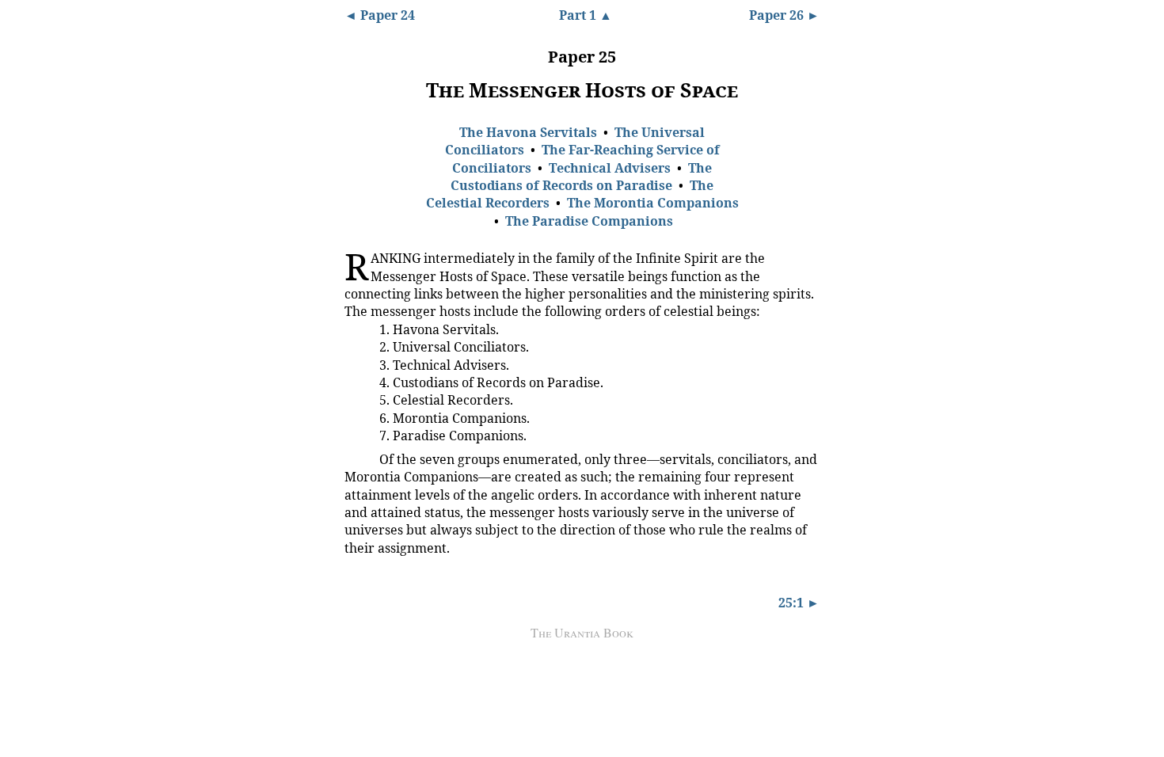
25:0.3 (356, 346)
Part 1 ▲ (585, 15)
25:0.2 (356, 328)
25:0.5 (356, 381)
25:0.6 (356, 399)
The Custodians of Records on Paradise (581, 176)
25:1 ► (799, 602)
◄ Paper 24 (379, 15)
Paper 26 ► (784, 15)
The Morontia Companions (653, 202)
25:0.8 (356, 434)
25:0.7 (356, 417)
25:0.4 (356, 364)
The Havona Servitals (528, 132)
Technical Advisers (610, 168)
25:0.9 (356, 458)
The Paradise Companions (589, 221)
